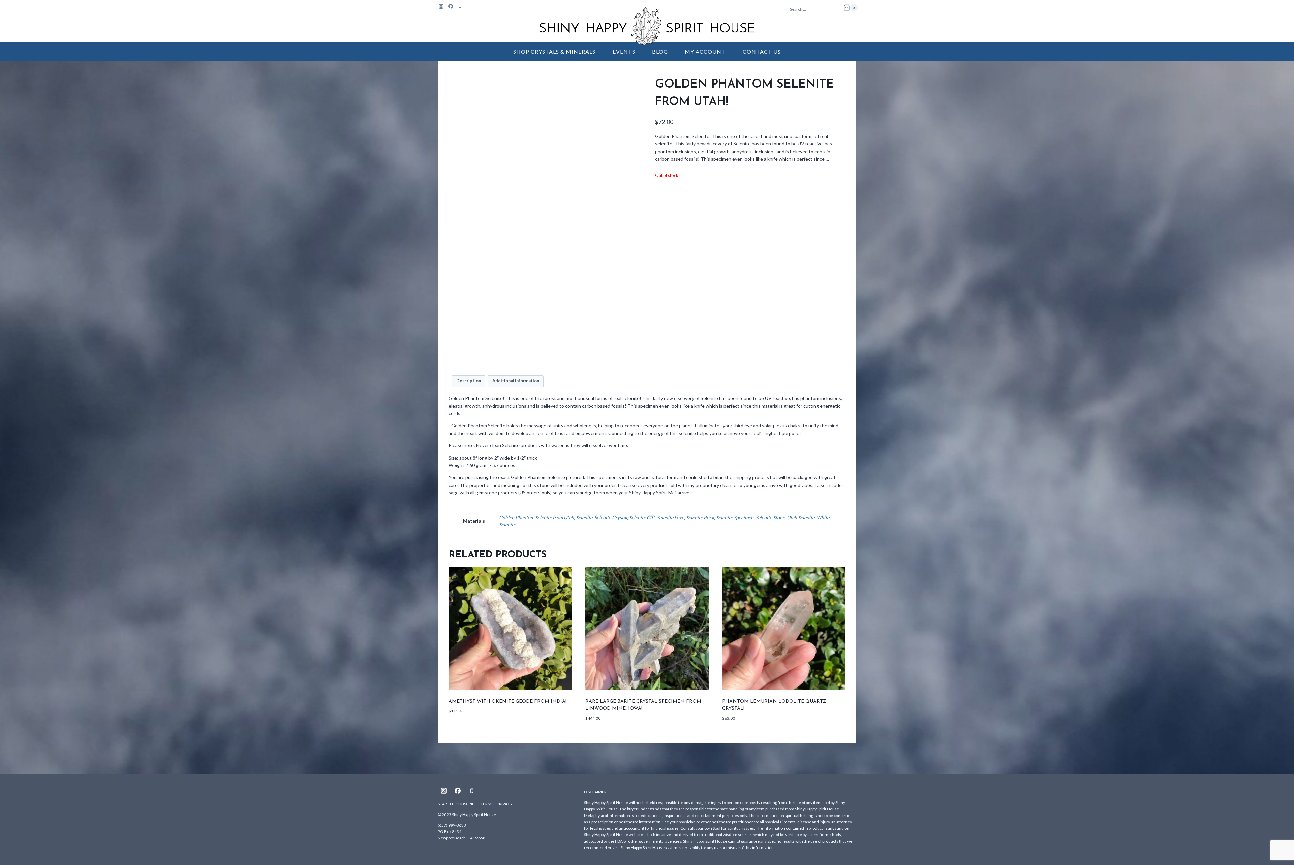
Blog (660, 51)
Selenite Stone (770, 517)
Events (624, 51)
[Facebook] (450, 6)
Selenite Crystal (610, 517)
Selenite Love (670, 517)
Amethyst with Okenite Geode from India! (507, 701)
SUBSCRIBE (466, 803)
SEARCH (445, 803)
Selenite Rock (700, 517)
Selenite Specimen (734, 517)
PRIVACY (505, 803)
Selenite (584, 517)
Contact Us (762, 51)
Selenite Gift (642, 517)
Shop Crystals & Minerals (554, 51)
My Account (705, 51)
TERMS (487, 803)
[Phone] (460, 6)
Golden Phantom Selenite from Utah (536, 517)
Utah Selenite (800, 517)
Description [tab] (468, 381)
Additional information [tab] (515, 381)
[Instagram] (441, 6)
